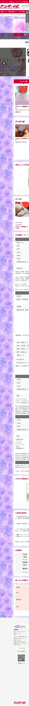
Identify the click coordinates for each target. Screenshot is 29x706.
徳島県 (26, 5)
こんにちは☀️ (18, 224)
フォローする (22, 648)
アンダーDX (18, 1)
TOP (19, 34)
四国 (23, 5)
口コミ (18, 37)
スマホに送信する (22, 651)
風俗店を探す (12, 11)
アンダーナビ (4, 1)
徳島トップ (3, 11)
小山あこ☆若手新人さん (22, 139)
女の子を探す (22, 11)
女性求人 (11, 1)
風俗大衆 (25, 1)
